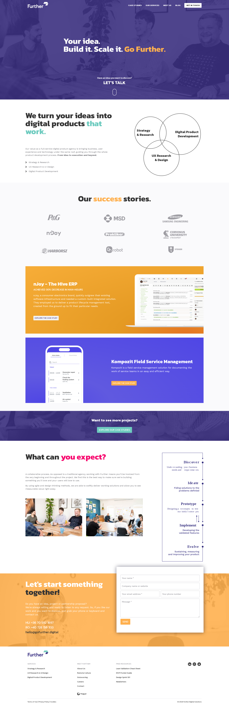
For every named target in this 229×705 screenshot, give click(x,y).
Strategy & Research (39, 162)
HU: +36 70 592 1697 (39, 622)
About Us (81, 668)
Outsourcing (82, 677)
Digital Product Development (43, 171)
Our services (152, 5)
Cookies (53, 702)
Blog (177, 5)
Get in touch (193, 5)
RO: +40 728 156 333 (39, 627)
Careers (80, 681)
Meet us (167, 5)
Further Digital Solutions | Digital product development (38, 5)
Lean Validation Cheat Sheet (128, 668)
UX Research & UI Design (41, 167)
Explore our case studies (114, 430)
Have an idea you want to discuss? (114, 81)
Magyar (83, 693)
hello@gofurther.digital (41, 632)
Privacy (44, 702)
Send (125, 621)
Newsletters (121, 681)
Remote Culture (84, 673)
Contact (80, 686)
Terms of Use (32, 702)
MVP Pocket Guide (124, 673)
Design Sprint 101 (123, 677)
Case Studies (135, 5)
